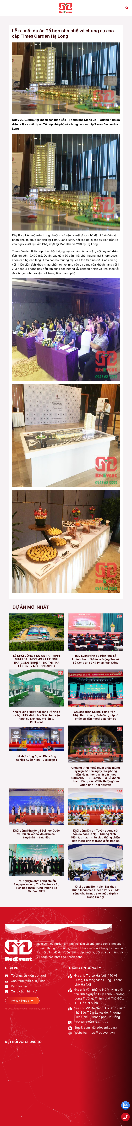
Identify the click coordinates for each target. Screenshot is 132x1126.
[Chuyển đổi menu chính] (5, 8)
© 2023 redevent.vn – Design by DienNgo (27, 1008)
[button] (127, 8)
